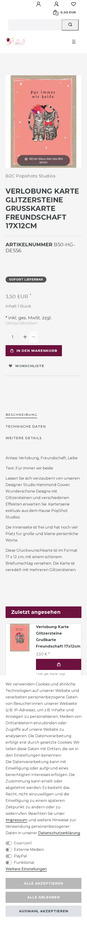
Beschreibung (21, 415)
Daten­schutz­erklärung (59, 833)
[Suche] (70, 24)
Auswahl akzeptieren (43, 911)
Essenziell (23, 843)
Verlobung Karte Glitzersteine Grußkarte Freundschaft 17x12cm (58, 636)
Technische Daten (26, 426)
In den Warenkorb (36, 351)
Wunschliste (29, 366)
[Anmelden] (39, 4)
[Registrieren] (57, 4)
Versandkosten (22, 323)
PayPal (20, 856)
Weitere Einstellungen (26, 869)
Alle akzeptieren (43, 883)
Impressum (16, 820)
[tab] (21, 415)
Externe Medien (29, 849)
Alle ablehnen (43, 897)
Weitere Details (24, 438)
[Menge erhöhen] (25, 336)
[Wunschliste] (73, 4)
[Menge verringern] (33, 336)
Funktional (24, 862)
